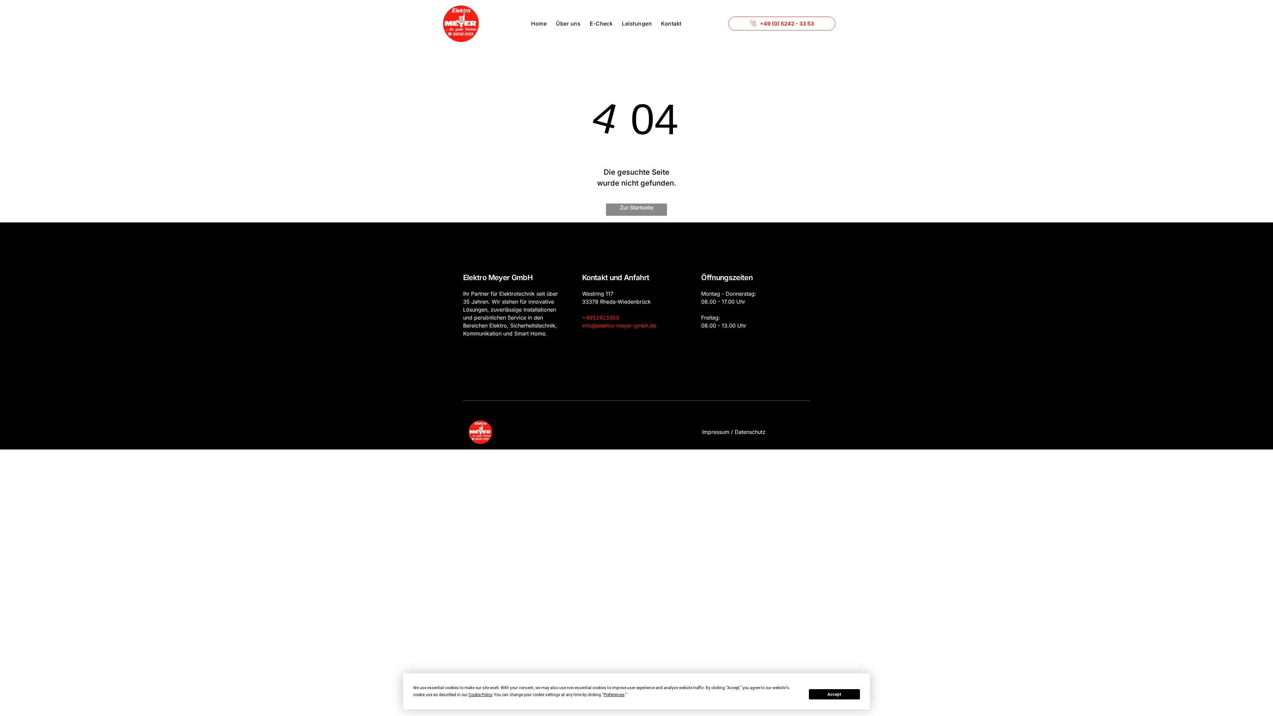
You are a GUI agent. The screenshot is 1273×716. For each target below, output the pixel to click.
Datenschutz (750, 432)
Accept (834, 694)
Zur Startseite (636, 207)
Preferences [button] (614, 694)
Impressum (715, 432)
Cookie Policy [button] (480, 694)
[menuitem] (538, 23)
